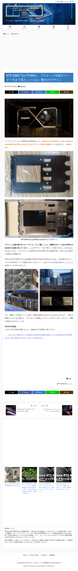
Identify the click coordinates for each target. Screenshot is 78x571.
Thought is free (50, 566)
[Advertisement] (39, 51)
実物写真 (58, 262)
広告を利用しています (62, 1)
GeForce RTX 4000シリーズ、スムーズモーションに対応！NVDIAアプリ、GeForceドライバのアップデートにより (47, 487)
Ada (69, 378)
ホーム (7, 34)
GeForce (16, 34)
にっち (70, 384)
